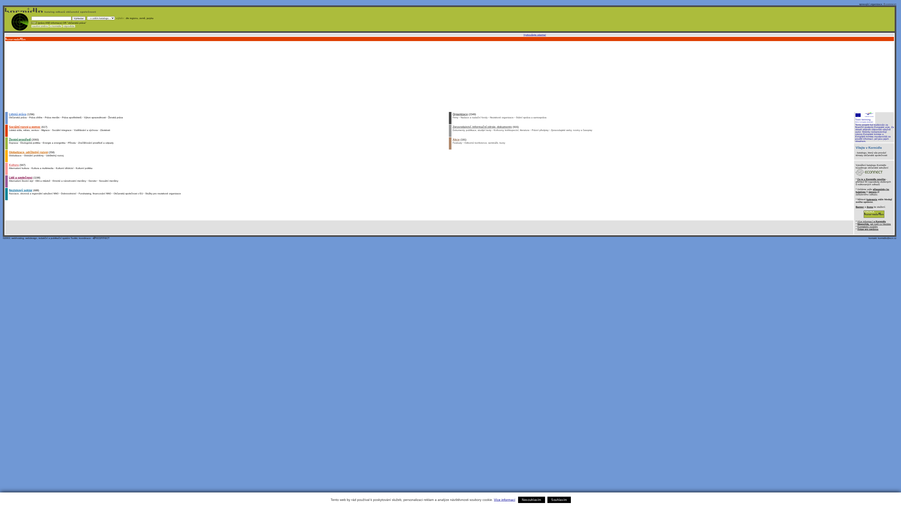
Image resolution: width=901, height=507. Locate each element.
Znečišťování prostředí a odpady (96, 143)
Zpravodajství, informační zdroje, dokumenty (482, 127)
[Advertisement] (449, 76)
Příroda (72, 143)
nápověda (69, 26)
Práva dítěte (35, 117)
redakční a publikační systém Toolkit (57, 238)
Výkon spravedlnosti (95, 117)
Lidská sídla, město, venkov (24, 130)
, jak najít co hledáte (874, 224)
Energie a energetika (54, 143)
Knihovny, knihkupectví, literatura (511, 130)
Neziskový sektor (20, 190)
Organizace (460, 114)
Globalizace (15, 155)
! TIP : (34, 23)
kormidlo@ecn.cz (887, 238)
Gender (92, 181)
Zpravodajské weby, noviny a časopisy (571, 130)
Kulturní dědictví (64, 168)
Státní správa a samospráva (531, 117)
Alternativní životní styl (21, 181)
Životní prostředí (20, 139)
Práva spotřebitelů (72, 117)
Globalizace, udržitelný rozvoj (28, 152)
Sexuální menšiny (108, 181)
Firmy (455, 117)
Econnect (890, 4)
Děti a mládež (42, 181)
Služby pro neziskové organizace (163, 193)
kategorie (872, 199)
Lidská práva (17, 114)
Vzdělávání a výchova (86, 130)
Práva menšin (52, 117)
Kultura (14, 165)
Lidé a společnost (20, 177)
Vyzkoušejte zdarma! (534, 35)
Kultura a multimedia (42, 168)
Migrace (45, 130)
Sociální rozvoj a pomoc (25, 127)
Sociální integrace (62, 130)
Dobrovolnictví (68, 193)
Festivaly (457, 143)
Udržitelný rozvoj (55, 155)
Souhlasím (559, 500)
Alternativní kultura (19, 168)
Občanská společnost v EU (128, 193)
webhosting (17, 238)
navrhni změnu (40, 26)
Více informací (504, 500)
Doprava (13, 143)
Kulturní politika (84, 168)
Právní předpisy (540, 130)
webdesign (31, 238)
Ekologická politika (30, 143)
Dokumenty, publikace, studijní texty (472, 130)
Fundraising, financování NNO (95, 193)
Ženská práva (115, 117)
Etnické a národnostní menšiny (69, 181)
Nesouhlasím (531, 500)
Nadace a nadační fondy (474, 117)
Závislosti (105, 130)
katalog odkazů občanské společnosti (70, 12)
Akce (456, 139)
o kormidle (56, 26)
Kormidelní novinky (867, 226)
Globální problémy (34, 155)
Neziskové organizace (502, 117)
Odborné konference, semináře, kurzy (484, 143)
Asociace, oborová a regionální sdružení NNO (34, 193)
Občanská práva (18, 117)
